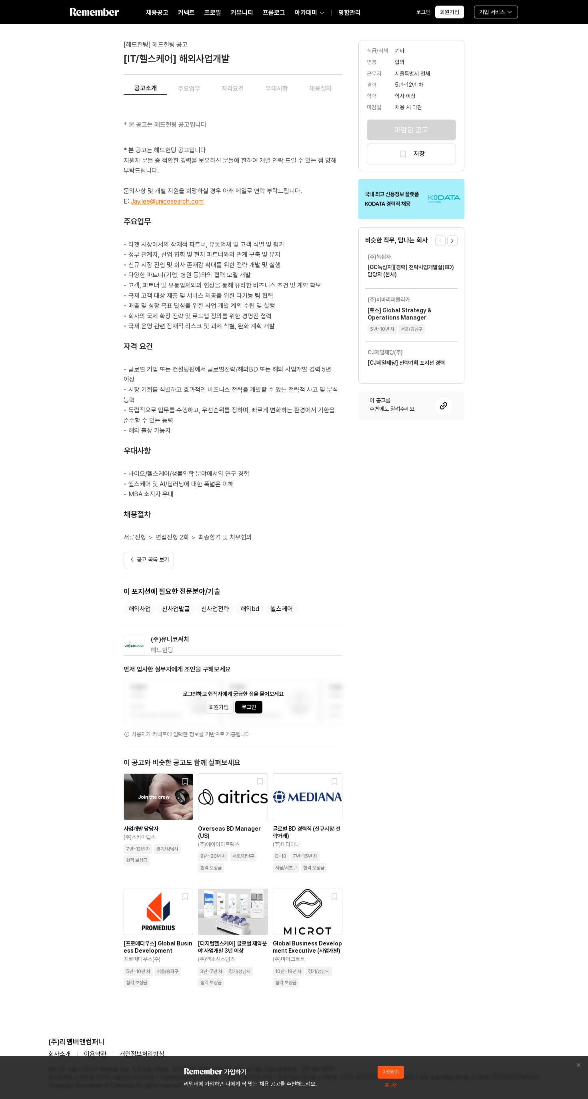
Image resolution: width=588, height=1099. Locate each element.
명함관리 (349, 12)
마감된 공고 (411, 130)
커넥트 (186, 12)
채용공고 (157, 12)
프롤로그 (274, 12)
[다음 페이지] (452, 241)
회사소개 (59, 1054)
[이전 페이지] (440, 241)
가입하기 (391, 1072)
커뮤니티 (242, 12)
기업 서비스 (492, 12)
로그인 (423, 12)
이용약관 (95, 1054)
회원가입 (449, 12)
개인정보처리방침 (142, 1054)
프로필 (212, 12)
